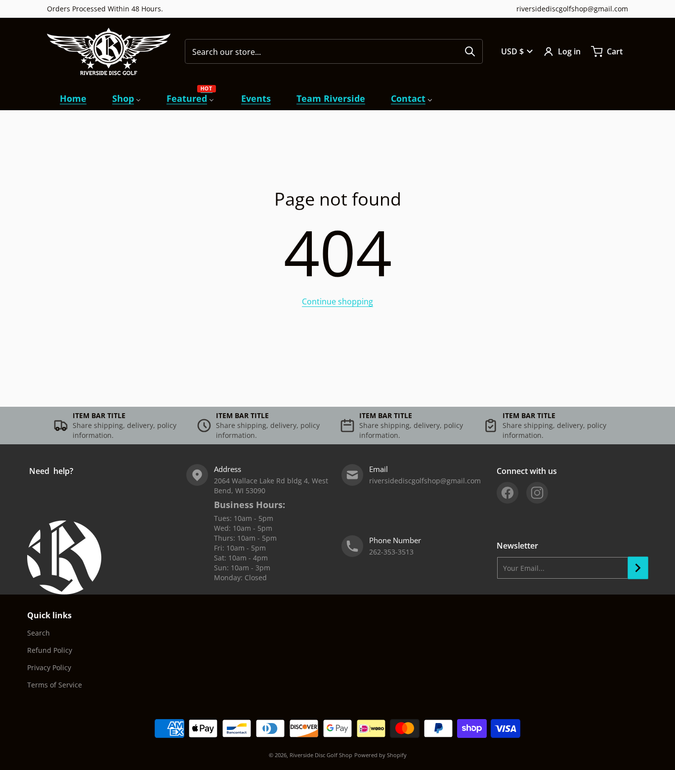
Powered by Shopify (380, 755)
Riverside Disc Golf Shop (321, 755)
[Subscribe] (638, 567)
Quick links (49, 615)
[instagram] (537, 493)
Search (38, 633)
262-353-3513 (391, 551)
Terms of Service (54, 684)
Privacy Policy (49, 667)
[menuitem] (73, 98)
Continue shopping (337, 301)
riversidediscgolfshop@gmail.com (572, 8)
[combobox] (333, 51)
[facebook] (507, 493)
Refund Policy (49, 650)
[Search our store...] (470, 51)
